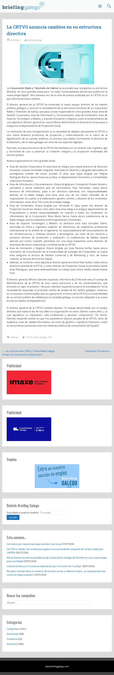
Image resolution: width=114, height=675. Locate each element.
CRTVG (29, 337)
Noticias (14, 337)
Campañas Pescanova (98, 351)
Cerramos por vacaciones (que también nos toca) (34, 544)
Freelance (12, 639)
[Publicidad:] (29, 393)
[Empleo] (57, 476)
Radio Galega (40, 337)
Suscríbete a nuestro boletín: (23, 512)
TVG (50, 337)
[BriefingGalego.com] (23, 5)
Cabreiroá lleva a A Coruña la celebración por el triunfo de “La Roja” (44, 566)
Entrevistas (13, 634)
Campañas (12, 629)
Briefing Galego (34, 40)
